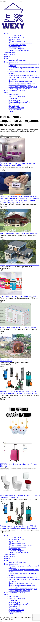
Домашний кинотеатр (16, 108)
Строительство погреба (17, 45)
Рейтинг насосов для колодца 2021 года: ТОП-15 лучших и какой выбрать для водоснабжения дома (18, 392)
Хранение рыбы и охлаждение (20, 85)
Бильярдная (13, 98)
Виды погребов (14, 39)
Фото (6, 92)
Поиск (6, 58)
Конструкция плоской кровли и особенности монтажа (19, 265)
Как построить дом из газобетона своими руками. (18, 327)
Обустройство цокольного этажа (20, 43)
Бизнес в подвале (15, 35)
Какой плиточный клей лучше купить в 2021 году (18, 296)
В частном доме (14, 100)
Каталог (7, 56)
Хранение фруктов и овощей (19, 89)
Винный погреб (14, 104)
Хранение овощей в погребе (19, 50)
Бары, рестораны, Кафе (17, 96)
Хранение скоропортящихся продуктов (23, 87)
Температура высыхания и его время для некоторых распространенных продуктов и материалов (24, 77)
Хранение (12, 111)
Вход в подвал (14, 106)
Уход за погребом (15, 47)
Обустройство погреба (17, 41)
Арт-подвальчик (14, 94)
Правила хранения (11, 62)
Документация (9, 52)
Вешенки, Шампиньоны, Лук (19, 102)
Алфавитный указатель (17, 60)
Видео (6, 33)
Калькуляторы (9, 54)
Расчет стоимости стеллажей (14, 90)
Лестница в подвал (15, 110)
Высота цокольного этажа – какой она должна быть (19, 233)
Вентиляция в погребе (17, 37)
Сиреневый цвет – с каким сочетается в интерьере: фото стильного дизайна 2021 (18, 164)
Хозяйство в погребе (16, 48)
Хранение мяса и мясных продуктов (22, 83)
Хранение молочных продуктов (20, 81)
